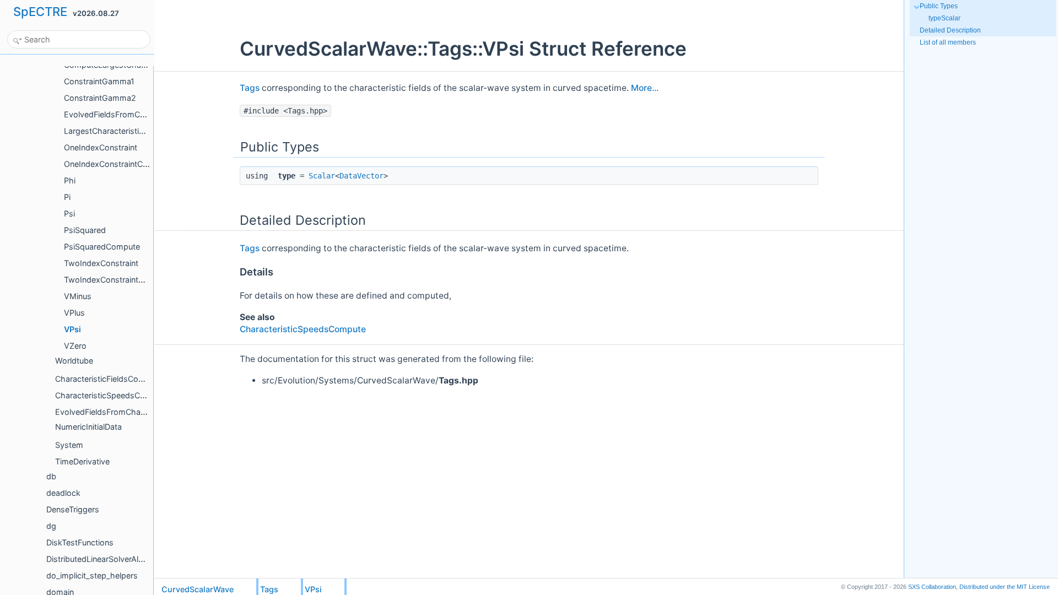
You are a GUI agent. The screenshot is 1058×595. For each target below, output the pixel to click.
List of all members (948, 42)
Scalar (322, 175)
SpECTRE (40, 11)
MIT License (1004, 586)
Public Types (939, 6)
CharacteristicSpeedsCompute (303, 329)
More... (644, 88)
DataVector (361, 175)
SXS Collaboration (932, 586)
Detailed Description (950, 30)
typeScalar (944, 18)
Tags (250, 88)
